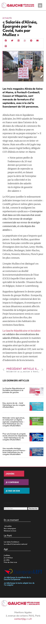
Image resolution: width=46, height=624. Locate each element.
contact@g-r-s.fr (23, 618)
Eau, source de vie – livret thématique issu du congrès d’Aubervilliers (14, 405)
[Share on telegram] (31, 41)
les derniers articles (16, 380)
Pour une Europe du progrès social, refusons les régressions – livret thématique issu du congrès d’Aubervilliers (15, 436)
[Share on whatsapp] (25, 41)
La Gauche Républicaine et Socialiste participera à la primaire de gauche (14, 390)
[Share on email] (37, 41)
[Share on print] (6, 46)
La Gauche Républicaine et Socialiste (21, 330)
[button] (40, 5)
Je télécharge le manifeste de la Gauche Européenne (17, 578)
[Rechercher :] (16, 508)
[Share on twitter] (12, 41)
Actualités (7, 18)
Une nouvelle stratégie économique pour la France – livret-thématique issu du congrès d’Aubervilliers (14, 451)
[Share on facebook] (6, 41)
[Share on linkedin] (18, 41)
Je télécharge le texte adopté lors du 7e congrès (19, 584)
